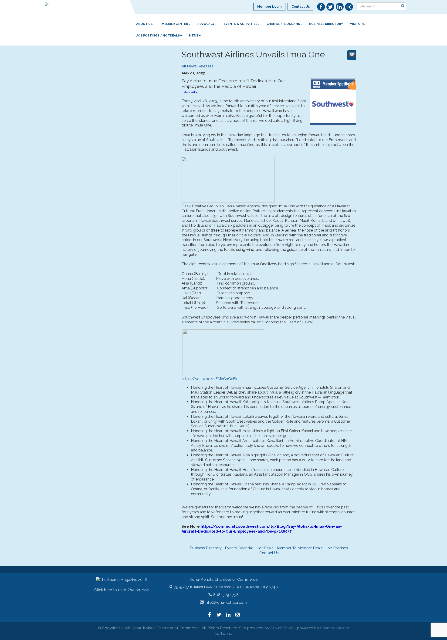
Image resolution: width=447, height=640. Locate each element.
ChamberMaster (334, 628)
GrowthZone (281, 628)
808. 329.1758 (225, 595)
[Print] (352, 54)
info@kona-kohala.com (225, 602)
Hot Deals (265, 548)
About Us (144, 24)
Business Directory (326, 24)
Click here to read (121, 590)
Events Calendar (239, 548)
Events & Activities (240, 24)
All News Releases (197, 66)
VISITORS (357, 24)
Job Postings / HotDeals (158, 35)
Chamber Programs (283, 24)
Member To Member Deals (300, 548)
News (193, 35)
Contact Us (269, 553)
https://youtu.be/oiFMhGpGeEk (209, 379)
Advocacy (205, 24)
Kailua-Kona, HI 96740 (226, 587)
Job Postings (337, 548)
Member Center (175, 24)
